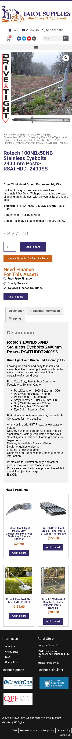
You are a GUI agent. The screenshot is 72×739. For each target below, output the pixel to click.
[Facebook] (19, 38)
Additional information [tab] (45, 310)
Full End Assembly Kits (32, 137)
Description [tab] (16, 310)
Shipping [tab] (15, 318)
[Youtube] (29, 38)
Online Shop (12, 651)
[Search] (66, 38)
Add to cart (33, 247)
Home (6, 134)
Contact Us (11, 662)
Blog (7, 657)
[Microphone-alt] (34, 38)
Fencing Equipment (24, 134)
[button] (36, 47)
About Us (10, 646)
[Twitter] (24, 38)
